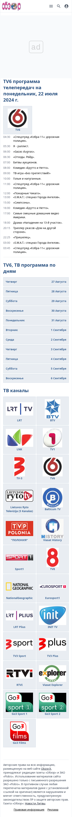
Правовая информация (29, 809)
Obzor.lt (46, 768)
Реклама (52, 809)
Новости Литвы (35, 803)
